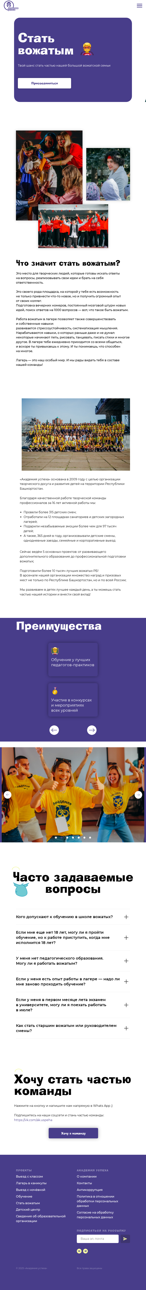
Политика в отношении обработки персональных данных (97, 1201)
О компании (87, 1176)
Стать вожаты (26, 1203)
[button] (44, 83)
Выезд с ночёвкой (30, 1190)
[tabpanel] (73, 680)
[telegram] (85, 1251)
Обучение (24, 1196)
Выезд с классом (29, 1176)
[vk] (79, 1251)
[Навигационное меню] (139, 6)
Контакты (84, 1183)
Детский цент (27, 1209)
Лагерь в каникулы (31, 1183)
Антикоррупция (90, 1190)
